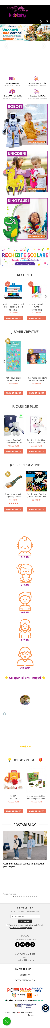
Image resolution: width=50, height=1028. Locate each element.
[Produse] (3, 9)
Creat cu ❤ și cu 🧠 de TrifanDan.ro (19, 1012)
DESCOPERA (25, 258)
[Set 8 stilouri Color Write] (36, 291)
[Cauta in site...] (47, 21)
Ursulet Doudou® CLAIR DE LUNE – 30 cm (13, 441)
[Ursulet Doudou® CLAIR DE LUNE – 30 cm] (13, 424)
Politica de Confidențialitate (21, 927)
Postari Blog (25, 824)
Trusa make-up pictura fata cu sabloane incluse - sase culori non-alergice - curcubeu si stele (36, 379)
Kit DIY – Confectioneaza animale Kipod (13, 797)
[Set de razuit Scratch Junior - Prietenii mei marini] (36, 481)
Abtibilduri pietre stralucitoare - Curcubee (13, 379)
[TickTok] (27, 944)
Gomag (30, 1015)
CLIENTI (24, 974)
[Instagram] (32, 944)
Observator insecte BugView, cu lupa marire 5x (13, 495)
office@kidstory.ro (26, 960)
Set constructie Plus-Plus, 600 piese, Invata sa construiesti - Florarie (37, 797)
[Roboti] (25, 125)
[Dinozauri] (25, 219)
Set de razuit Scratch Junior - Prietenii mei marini (36, 495)
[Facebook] (17, 944)
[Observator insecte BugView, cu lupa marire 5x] (13, 481)
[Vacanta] (25, 32)
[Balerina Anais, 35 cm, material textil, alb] (36, 425)
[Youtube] (22, 944)
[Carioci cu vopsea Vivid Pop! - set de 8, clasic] (13, 291)
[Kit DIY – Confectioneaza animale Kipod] (13, 779)
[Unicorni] (25, 172)
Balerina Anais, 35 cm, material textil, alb (37, 441)
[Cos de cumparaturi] (41, 21)
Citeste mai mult (9, 894)
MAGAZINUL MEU (24, 969)
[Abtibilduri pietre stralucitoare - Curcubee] (13, 356)
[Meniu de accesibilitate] (45, 1008)
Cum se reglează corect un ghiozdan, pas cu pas (24, 865)
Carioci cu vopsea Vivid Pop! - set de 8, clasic (13, 305)
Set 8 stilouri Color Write (36, 305)
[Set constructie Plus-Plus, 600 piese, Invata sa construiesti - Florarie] (36, 779)
